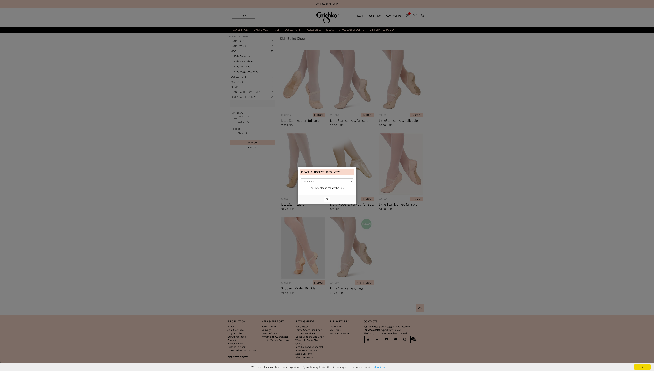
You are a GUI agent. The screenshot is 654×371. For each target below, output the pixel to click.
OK (327, 199)
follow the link (336, 187)
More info (379, 367)
